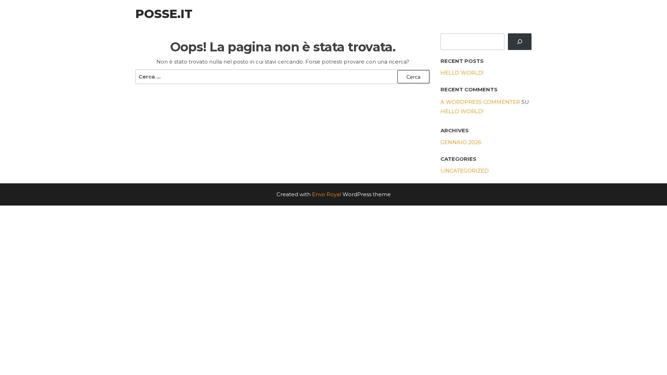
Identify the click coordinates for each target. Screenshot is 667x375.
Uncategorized (464, 170)
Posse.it (163, 14)
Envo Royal (326, 194)
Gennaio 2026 (460, 142)
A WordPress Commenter (480, 102)
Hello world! (462, 72)
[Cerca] (520, 41)
